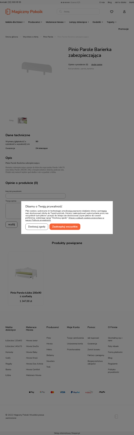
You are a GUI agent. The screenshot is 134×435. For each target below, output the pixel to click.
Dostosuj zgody (36, 226)
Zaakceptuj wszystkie (65, 226)
